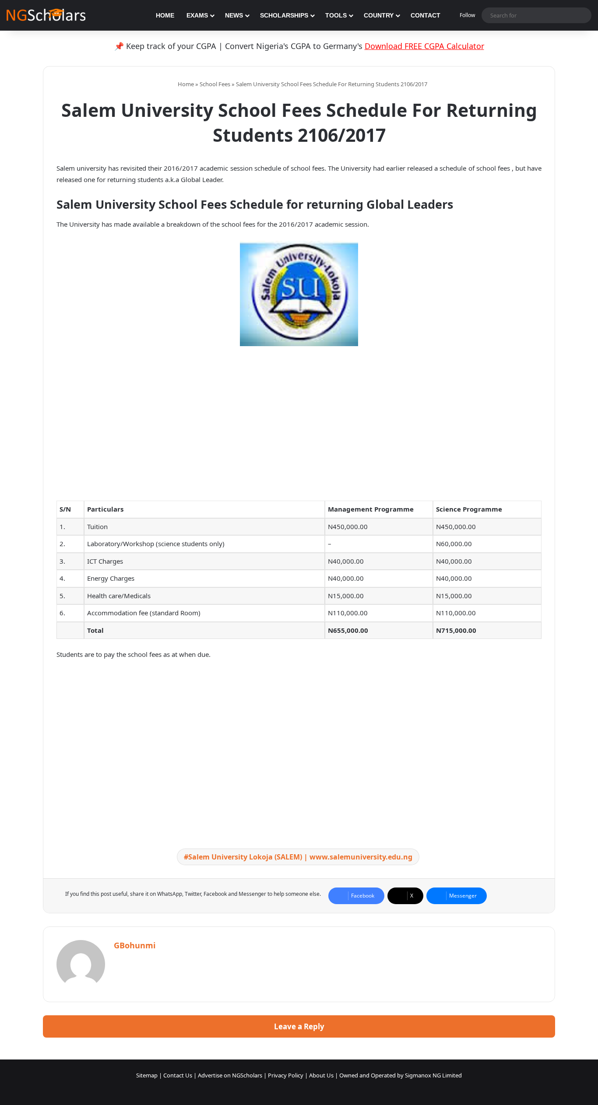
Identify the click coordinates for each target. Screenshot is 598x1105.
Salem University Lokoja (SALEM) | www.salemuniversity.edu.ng (300, 857)
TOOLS (336, 15)
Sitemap (147, 1075)
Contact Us (177, 1075)
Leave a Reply (299, 1026)
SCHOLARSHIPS (284, 15)
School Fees (215, 84)
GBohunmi (134, 945)
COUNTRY (379, 15)
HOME (165, 15)
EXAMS (197, 15)
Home (185, 84)
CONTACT (425, 15)
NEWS (234, 15)
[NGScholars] (46, 15)
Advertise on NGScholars (230, 1075)
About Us (321, 1075)
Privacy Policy (285, 1075)
